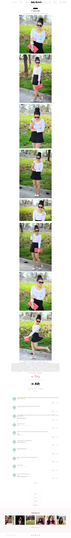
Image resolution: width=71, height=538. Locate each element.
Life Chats (21, 2)
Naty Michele (36, 2)
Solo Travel (14, 2)
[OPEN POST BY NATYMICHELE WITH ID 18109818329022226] (51, 520)
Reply (57, 402)
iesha (14, 477)
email (35, 497)
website (35, 501)
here (35, 361)
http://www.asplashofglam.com (22, 407)
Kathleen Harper (14, 418)
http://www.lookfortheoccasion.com (25, 425)
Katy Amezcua (14, 410)
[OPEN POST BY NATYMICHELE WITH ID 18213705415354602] (20, 520)
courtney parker (14, 469)
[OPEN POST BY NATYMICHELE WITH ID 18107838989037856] (61, 520)
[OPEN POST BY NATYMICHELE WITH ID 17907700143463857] (40, 520)
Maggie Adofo (14, 435)
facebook (34, 379)
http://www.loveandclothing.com (22, 466)
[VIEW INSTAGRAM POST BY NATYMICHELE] (13, 524)
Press (50, 2)
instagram (29, 379)
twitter (38, 379)
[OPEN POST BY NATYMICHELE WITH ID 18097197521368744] (9, 520)
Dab (14, 460)
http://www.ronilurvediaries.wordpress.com (24, 449)
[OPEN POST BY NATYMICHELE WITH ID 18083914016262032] (30, 520)
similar (45, 361)
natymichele (10, 516)
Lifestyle (26, 2)
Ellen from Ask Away (14, 401)
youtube (42, 379)
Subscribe (55, 2)
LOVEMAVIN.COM (20, 435)
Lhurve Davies (14, 452)
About (45, 2)
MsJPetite (14, 443)
